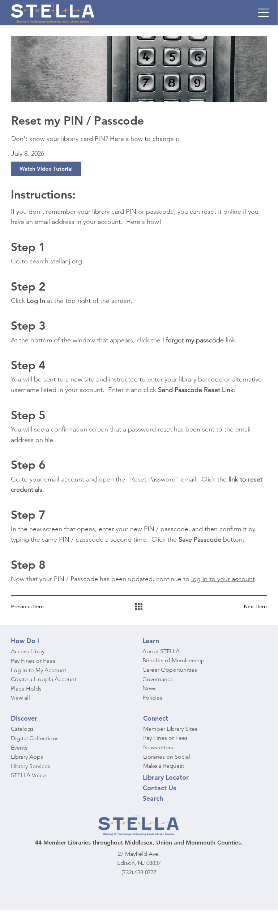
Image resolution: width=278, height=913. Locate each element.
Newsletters (158, 747)
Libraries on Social (166, 756)
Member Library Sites (170, 728)
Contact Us (159, 788)
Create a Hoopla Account (43, 679)
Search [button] (153, 798)
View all (20, 697)
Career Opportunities (169, 669)
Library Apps (27, 756)
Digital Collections (35, 738)
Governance (158, 679)
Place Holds (26, 688)
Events (19, 747)
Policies (152, 697)
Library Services (30, 766)
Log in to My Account (38, 670)
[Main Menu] (264, 12)
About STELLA (161, 651)
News (149, 688)
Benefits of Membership (173, 660)
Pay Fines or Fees (33, 660)
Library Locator (166, 777)
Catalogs (22, 728)
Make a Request (163, 765)
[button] (46, 169)
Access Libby (27, 651)
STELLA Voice (28, 775)
